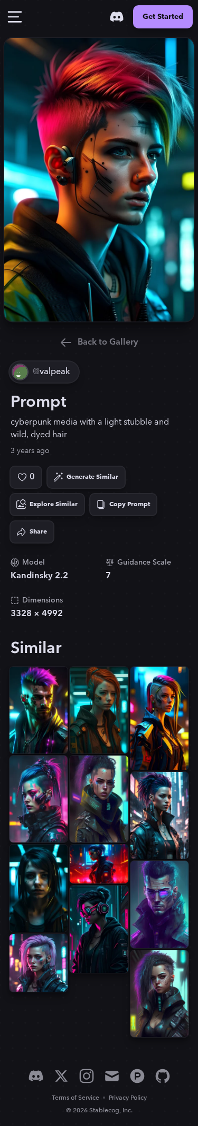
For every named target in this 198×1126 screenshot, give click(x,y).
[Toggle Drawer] (15, 17)
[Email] (112, 1076)
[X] (61, 1076)
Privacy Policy (128, 1097)
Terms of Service (75, 1097)
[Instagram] (86, 1076)
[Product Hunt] (137, 1076)
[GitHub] (162, 1076)
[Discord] (117, 17)
